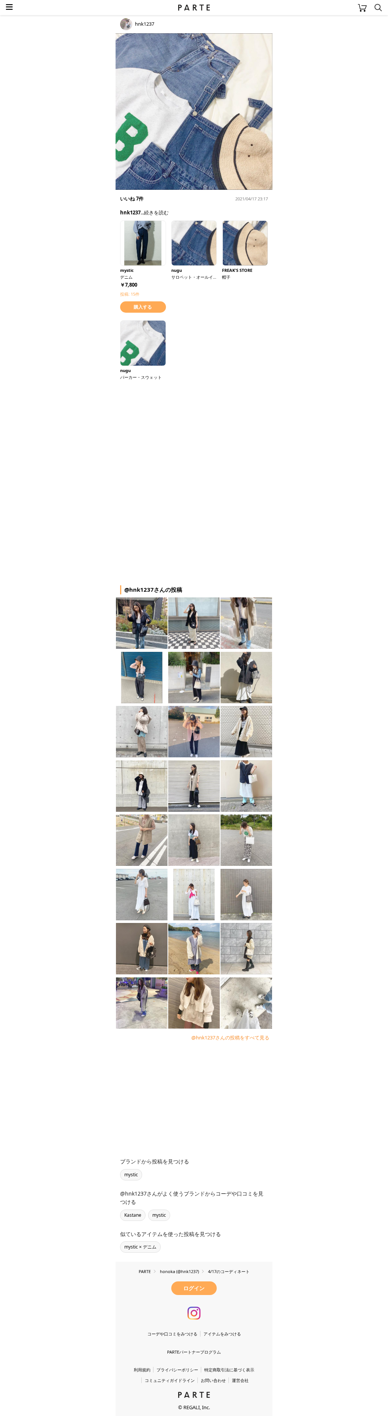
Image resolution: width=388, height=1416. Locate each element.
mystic (131, 1174)
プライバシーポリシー (177, 1370)
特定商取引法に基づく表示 (229, 1370)
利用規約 (142, 1370)
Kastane (132, 1215)
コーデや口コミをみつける (172, 1334)
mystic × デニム (140, 1247)
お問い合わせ (213, 1380)
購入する (143, 307)
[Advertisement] (176, 433)
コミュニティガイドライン (170, 1380)
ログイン (194, 1288)
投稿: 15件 (129, 294)
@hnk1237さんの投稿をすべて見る (230, 1037)
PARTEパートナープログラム (194, 1352)
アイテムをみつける (222, 1334)
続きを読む (156, 212)
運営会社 (240, 1380)
